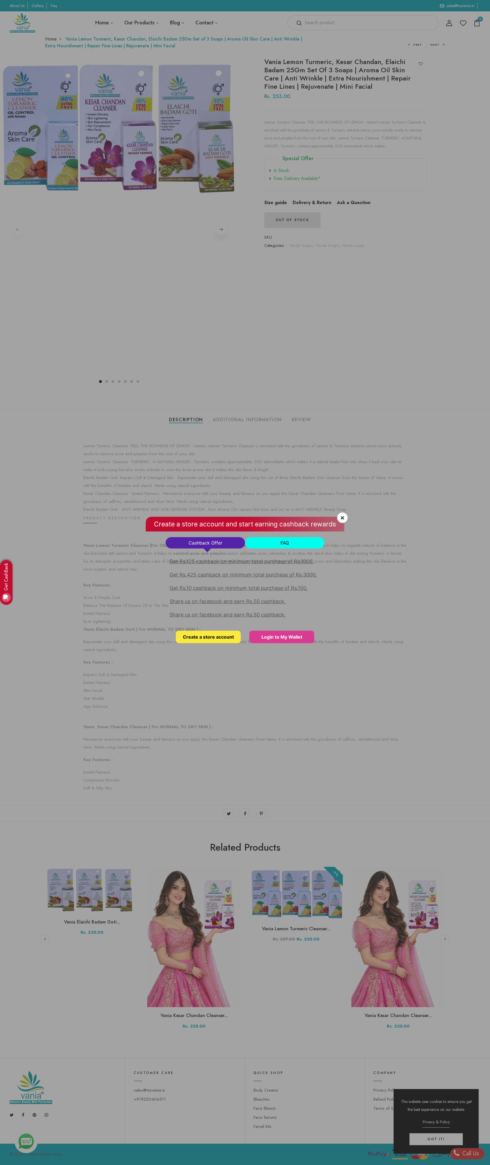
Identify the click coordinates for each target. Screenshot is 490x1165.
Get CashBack (6, 577)
